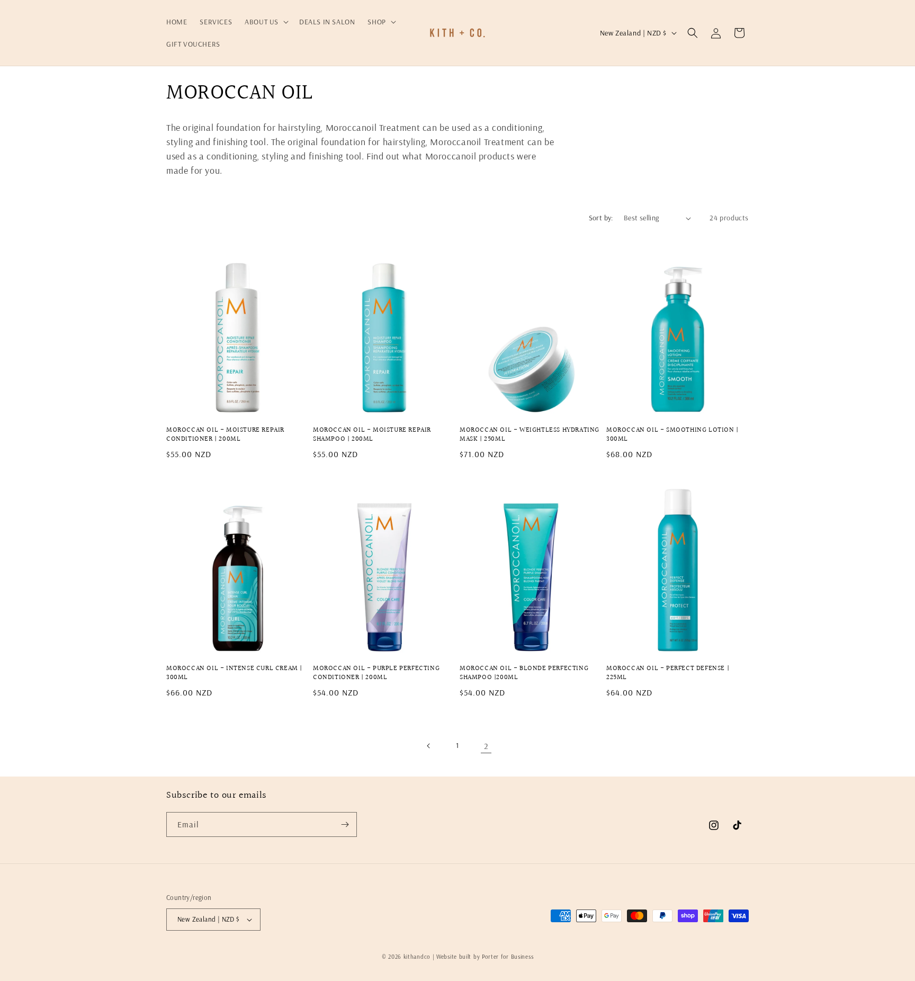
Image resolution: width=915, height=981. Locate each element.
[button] (265, 22)
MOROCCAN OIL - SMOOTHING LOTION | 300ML (672, 435)
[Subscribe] (344, 824)
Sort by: (601, 217)
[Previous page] (429, 745)
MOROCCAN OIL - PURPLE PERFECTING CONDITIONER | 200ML (376, 673)
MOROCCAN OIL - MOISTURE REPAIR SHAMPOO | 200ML (372, 435)
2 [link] (486, 746)
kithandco (416, 956)
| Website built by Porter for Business (483, 956)
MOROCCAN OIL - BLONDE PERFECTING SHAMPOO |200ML (524, 673)
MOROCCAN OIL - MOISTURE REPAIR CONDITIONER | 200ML (225, 435)
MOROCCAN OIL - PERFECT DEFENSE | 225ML (667, 673)
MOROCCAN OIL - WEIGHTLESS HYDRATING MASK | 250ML (529, 435)
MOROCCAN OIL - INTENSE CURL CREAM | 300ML (234, 673)
